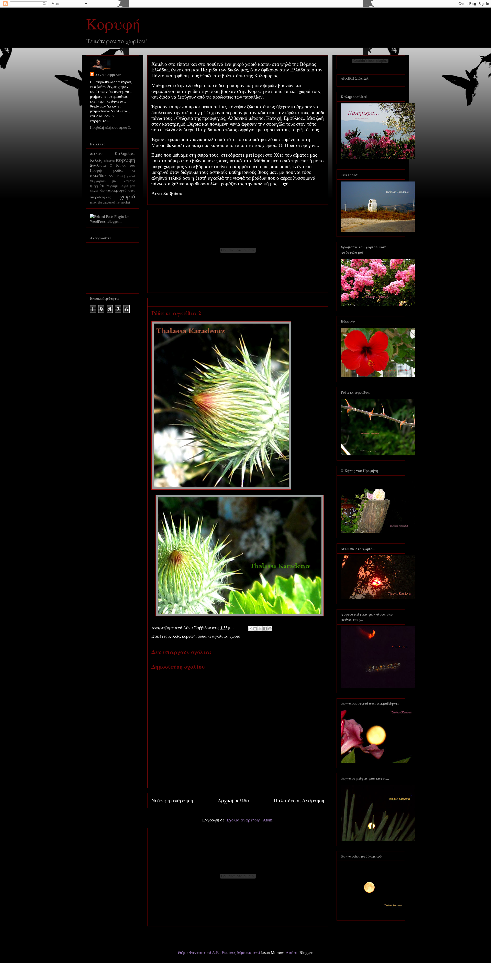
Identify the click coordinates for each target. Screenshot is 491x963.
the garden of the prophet (114, 202)
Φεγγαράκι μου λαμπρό (112, 181)
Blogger (305, 952)
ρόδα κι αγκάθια (212, 636)
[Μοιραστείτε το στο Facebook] (264, 628)
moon (93, 202)
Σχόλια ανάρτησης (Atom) (250, 819)
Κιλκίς (174, 636)
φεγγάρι (97, 185)
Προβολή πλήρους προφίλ (110, 127)
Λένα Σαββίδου (108, 75)
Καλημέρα (125, 153)
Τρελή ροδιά (126, 176)
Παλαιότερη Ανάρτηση (299, 800)
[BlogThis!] (255, 628)
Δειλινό (96, 153)
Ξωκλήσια (98, 165)
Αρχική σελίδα (233, 800)
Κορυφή (113, 23)
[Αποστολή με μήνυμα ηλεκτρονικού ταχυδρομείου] (250, 628)
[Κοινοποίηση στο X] (260, 628)
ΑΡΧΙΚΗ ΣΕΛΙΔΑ (355, 78)
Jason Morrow (272, 952)
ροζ (111, 175)
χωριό (234, 636)
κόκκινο (109, 160)
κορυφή (189, 636)
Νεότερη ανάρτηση (172, 800)
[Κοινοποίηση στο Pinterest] (269, 628)
